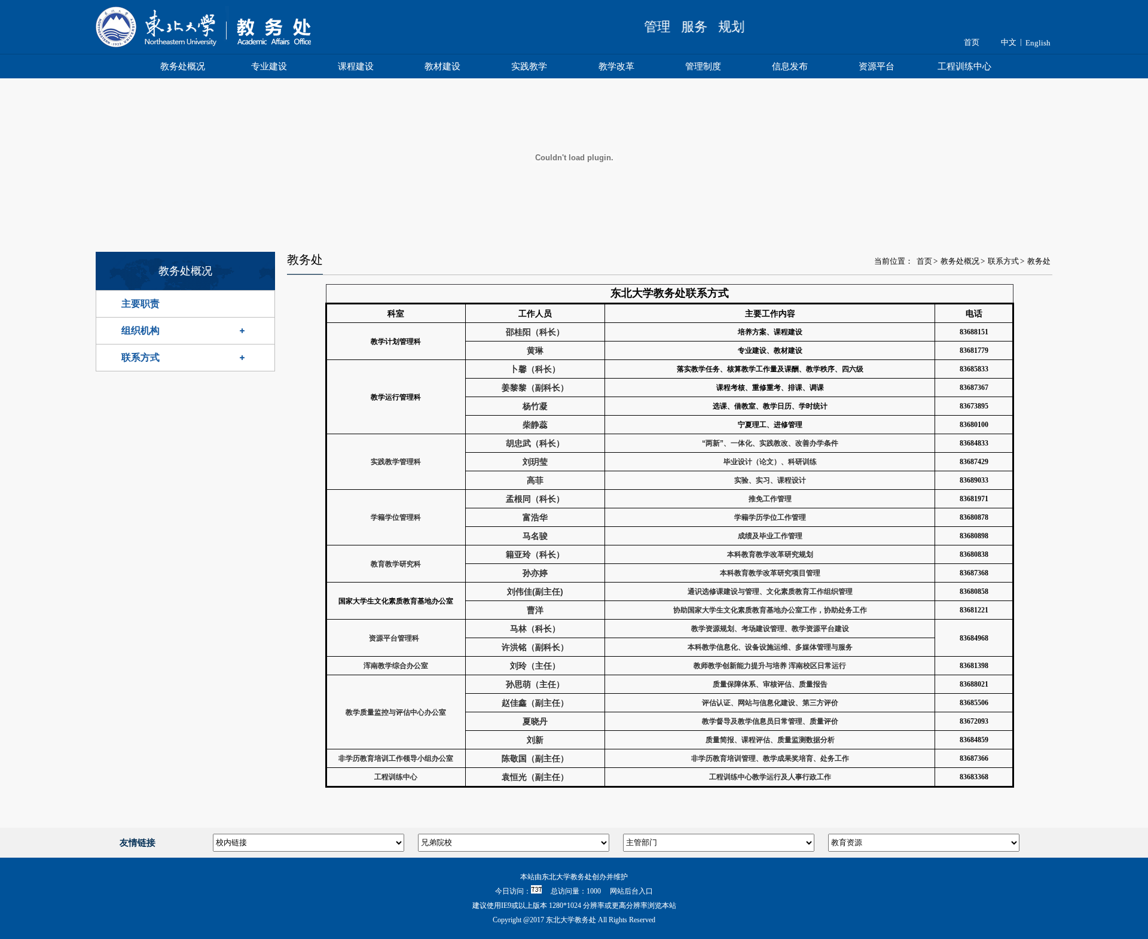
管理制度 (703, 66)
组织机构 (140, 330)
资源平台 (876, 66)
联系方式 (140, 357)
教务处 (1039, 261)
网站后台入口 (631, 891)
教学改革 (616, 66)
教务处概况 (182, 66)
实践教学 (529, 66)
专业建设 (269, 66)
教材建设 (442, 66)
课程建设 (356, 66)
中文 (1008, 42)
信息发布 (790, 66)
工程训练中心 (964, 66)
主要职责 (140, 303)
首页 (971, 42)
